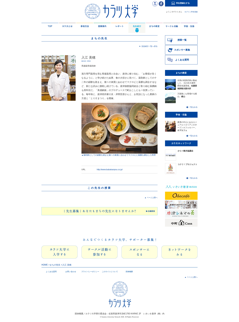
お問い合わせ (70, 272)
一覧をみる (193, 107)
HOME (44, 265)
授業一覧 (182, 40)
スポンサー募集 (182, 49)
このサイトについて (110, 272)
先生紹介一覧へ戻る (148, 46)
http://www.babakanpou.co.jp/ (110, 169)
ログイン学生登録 (191, 12)
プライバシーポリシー (90, 272)
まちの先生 (55, 265)
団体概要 (129, 272)
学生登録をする (183, 3)
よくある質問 (182, 59)
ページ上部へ (151, 198)
